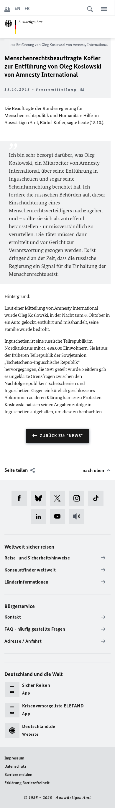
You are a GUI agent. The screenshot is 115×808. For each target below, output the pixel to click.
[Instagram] (78, 498)
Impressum (14, 758)
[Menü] (104, 8)
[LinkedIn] (40, 516)
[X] (59, 498)
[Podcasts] (78, 516)
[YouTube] (59, 516)
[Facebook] (21, 498)
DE (7, 8)
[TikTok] (97, 498)
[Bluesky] (40, 498)
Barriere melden (18, 774)
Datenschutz (15, 766)
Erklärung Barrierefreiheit (27, 782)
